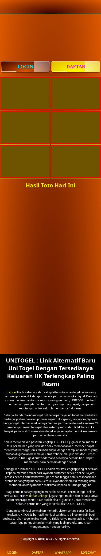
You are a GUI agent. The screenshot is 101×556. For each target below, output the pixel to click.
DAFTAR (75, 66)
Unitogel (10, 392)
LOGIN (25, 66)
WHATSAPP (62, 552)
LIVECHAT (88, 552)
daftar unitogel (38, 496)
